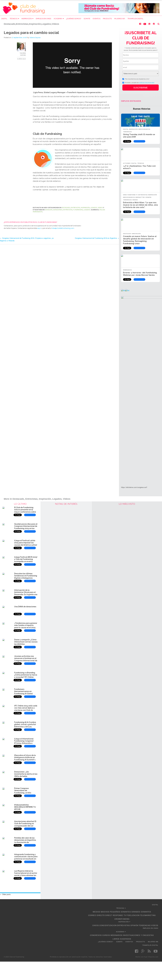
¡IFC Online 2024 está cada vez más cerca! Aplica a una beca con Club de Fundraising (25, 709)
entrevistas (68, 210)
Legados (93, 207)
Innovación (136, 233)
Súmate (87, 19)
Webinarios (127, 270)
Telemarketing (148, 915)
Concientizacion (107, 925)
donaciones (57, 210)
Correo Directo (96, 915)
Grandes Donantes (141, 912)
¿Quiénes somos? (73, 19)
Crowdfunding (121, 919)
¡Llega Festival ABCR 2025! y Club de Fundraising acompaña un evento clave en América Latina (25, 560)
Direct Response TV (130, 194)
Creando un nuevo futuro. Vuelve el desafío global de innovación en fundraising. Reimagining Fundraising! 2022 (140, 240)
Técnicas (13, 19)
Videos (100, 207)
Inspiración (27, 19)
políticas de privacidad (146, 82)
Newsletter (140, 197)
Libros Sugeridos (122, 939)
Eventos (96, 19)
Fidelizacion (133, 915)
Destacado (66, 207)
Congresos (96, 935)
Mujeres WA (119, 19)
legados (87, 210)
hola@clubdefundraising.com (63, 228)
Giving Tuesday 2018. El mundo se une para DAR (139, 135)
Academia (58, 19)
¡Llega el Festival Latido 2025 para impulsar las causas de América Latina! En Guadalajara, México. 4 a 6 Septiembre (25, 545)
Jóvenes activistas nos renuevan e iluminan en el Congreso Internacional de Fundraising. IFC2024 (25, 659)
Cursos (106, 935)
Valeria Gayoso (34, 37)
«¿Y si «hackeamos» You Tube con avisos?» (139, 167)
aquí (39, 228)
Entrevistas (75, 207)
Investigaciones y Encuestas (138, 935)
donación (48, 210)
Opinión (148, 197)
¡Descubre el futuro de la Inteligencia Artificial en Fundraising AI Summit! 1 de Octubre (25, 758)
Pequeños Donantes (120, 912)
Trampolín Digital (135, 19)
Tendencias (127, 131)
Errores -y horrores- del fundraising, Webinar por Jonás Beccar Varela (140, 274)
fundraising (78, 210)
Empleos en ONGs (43, 19)
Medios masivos (144, 129)
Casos (95, 925)
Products (107, 19)
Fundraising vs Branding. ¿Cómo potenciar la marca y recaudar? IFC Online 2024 (25, 676)
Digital (4, 19)
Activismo (127, 163)
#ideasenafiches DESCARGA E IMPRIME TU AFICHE (25, 807)
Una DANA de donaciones (25, 607)
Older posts (5, 894)
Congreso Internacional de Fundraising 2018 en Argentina (97, 238)
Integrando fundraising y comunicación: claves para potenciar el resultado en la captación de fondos (25, 857)
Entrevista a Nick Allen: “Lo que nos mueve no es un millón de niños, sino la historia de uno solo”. (140, 204)
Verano (135, 200)
